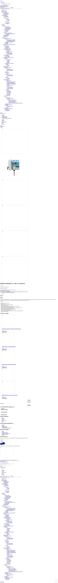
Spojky (8, 84)
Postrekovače (5, 526)
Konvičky (6, 30)
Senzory (6, 77)
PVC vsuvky (9, 562)
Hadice (8, 50)
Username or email (3, 463)
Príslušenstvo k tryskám (8, 104)
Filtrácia (5, 513)
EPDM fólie (7, 485)
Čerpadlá (6, 18)
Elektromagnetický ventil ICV (11, 40)
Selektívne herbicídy (8, 28)
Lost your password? (3, 467)
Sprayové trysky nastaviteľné (13, 100)
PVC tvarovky (7, 558)
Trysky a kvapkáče (9, 54)
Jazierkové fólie (6, 484)
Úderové (8, 62)
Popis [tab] (1, 295)
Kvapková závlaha (7, 49)
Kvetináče (6, 31)
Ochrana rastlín (7, 26)
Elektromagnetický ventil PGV (11, 41)
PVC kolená (8, 559)
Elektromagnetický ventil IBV (11, 39)
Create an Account (4, 461)
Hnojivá (5, 32)
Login (1, 466)
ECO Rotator (9, 59)
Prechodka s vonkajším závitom (11, 552)
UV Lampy (7, 23)
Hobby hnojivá (7, 34)
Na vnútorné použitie (10, 69)
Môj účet (29, 401)
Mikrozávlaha (7, 520)
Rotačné (8, 529)
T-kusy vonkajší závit (10, 88)
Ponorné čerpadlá (6, 481)
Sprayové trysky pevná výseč (13, 102)
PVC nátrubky (9, 91)
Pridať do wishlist (4, 367)
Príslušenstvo (7, 48)
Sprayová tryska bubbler (12, 568)
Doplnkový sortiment (6, 29)
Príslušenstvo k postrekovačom (9, 63)
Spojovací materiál (9, 51)
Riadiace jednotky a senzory (7, 67)
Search (12, 7)
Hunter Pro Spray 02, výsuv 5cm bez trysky (9, 395)
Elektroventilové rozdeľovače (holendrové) (9, 44)
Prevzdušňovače (7, 491)
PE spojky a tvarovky (8, 80)
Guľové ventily (7, 56)
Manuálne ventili (6, 523)
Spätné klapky (6, 14)
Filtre (6, 21)
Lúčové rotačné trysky (10, 106)
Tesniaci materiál (7, 95)
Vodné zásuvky (7, 110)
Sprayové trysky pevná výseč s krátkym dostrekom (15, 571)
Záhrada (3, 25)
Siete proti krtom (6, 504)
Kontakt (3, 474)
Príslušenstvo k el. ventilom (9, 510)
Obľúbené (29, 405)
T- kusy (8, 86)
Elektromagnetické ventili (7, 38)
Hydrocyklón (7, 47)
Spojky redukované (9, 85)
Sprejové (6, 107)
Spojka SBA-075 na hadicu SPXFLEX (9, 346)
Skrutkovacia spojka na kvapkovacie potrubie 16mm (11, 328)
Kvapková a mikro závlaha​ (7, 517)
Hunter (6, 58)
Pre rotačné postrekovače (10, 98)
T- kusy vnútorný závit (10, 87)
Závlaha (3, 37)
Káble (6, 71)
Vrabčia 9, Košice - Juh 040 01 (4, 409)
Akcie (3, 10)
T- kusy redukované (9, 555)
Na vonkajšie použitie (10, 70)
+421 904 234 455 (4, 412)
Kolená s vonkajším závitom (11, 82)
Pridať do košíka (4, 331)
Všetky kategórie (4, 478)
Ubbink (8, 20)
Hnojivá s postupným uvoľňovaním (10, 33)
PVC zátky (8, 94)
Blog (2, 473)
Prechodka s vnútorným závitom (11, 83)
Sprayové (8, 99)
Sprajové (8, 575)
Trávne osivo (5, 36)
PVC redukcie (9, 92)
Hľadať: (1, 7)
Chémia (5, 494)
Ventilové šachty (7, 578)
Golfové (8, 60)
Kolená (8, 549)
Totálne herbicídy (7, 497)
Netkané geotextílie (6, 35)
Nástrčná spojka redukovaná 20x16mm (9, 364)
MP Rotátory (9, 97)
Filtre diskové (7, 514)
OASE (5, 17)
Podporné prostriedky (8, 27)
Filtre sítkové (7, 46)
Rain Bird (6, 42)
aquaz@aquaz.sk (4, 414)
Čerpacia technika (4, 12)
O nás (3, 471)
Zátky (8, 89)
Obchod (29, 400)
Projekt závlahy (4, 472)
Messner (8, 19)
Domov (3, 470)
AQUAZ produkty (4, 11)
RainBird (6, 64)
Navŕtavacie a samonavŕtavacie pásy (8, 57)
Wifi (7, 76)
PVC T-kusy (9, 93)
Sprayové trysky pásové (12, 101)
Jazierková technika (4, 15)
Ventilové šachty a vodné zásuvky (8, 108)
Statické (8, 65)
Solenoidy (6, 43)
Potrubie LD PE (6, 66)
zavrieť (3, 582)
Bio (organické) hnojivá (8, 501)
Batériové (8, 68)
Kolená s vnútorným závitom (11, 81)
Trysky (5, 96)
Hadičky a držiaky (9, 52)
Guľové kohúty (7, 55)
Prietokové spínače (6, 13)
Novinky (3, 24)
